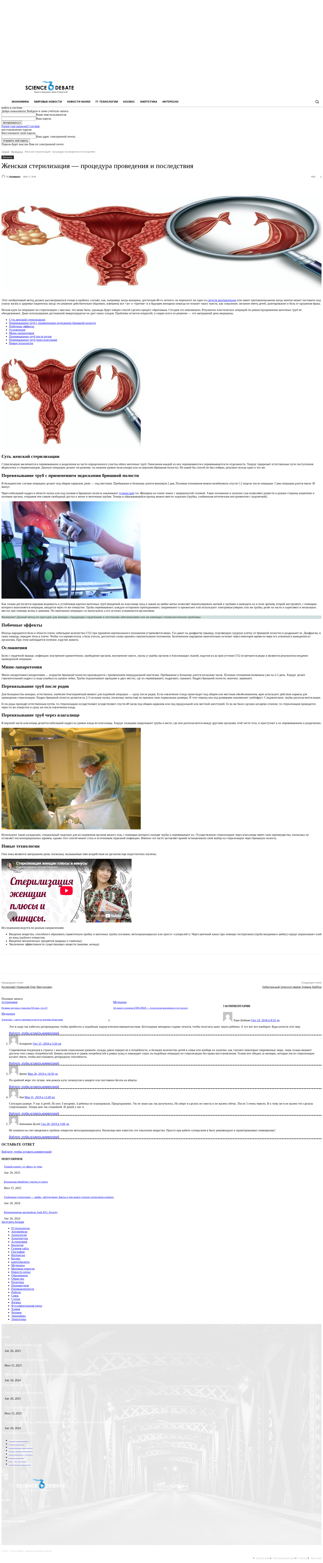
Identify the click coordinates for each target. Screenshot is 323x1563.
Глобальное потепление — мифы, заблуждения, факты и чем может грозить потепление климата (59, 1197)
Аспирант (15, 176)
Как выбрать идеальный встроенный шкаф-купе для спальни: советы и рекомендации (52, 1374)
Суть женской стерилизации (27, 319)
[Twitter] (309, 71)
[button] (317, 101)
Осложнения (17, 329)
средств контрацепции (221, 300)
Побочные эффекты (21, 326)
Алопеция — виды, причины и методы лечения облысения (32, 1019)
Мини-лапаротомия (21, 333)
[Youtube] (319, 71)
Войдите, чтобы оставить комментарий (34, 1033)
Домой (5, 151)
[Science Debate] (49, 87)
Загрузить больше (12, 1221)
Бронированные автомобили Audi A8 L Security (31, 1212)
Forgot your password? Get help (20, 126)
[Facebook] (304, 71)
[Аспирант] (3, 176)
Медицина (17, 151)
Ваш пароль (43, 118)
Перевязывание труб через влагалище (33, 339)
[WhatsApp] (83, 186)
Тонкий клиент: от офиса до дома (23, 1166)
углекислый (126, 493)
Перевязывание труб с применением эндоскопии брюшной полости (52, 323)
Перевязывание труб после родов (30, 336)
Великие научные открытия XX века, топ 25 (24, 1007)
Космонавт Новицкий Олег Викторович (26, 987)
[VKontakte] (314, 71)
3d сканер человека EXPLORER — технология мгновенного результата (150, 1007)
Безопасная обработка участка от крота (26, 1181)
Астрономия (9, 1002)
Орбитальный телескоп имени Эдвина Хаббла (292, 987)
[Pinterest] (70, 186)
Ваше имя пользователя (51, 114)
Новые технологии (21, 343)
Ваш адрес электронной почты (55, 136)
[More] (97, 186)
